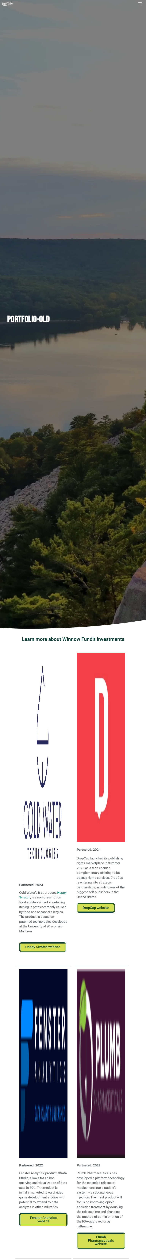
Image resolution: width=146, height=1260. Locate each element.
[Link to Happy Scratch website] (43, 766)
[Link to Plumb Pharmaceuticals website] (101, 1063)
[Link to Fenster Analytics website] (43, 1063)
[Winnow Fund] (7, 4)
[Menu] (140, 4)
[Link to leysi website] (101, 747)
